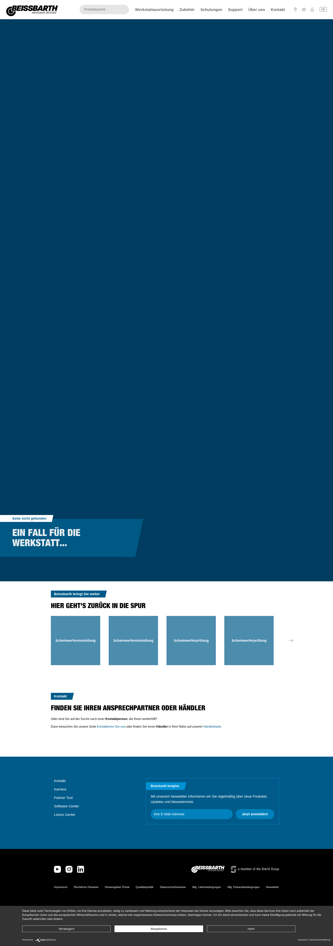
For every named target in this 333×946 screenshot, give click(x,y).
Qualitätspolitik (144, 887)
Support (235, 9)
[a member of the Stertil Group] (255, 869)
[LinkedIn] (80, 869)
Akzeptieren (159, 929)
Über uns (256, 9)
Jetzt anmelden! (255, 814)
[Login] (312, 10)
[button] (291, 640)
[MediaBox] (304, 10)
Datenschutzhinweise (173, 887)
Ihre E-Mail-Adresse (169, 814)
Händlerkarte (212, 726)
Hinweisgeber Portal (117, 887)
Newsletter (272, 887)
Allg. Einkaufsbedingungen (243, 887)
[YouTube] (57, 869)
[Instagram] (69, 869)
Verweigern (66, 929)
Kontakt (278, 9)
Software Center (66, 806)
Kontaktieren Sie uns (111, 726)
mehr (251, 929)
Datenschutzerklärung (320, 940)
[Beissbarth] (208, 869)
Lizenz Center (64, 815)
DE (323, 9)
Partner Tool (63, 798)
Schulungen (211, 9)
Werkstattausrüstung (154, 9)
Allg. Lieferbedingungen (206, 887)
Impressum (61, 887)
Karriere (60, 789)
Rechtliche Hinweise (86, 887)
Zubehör (187, 9)
